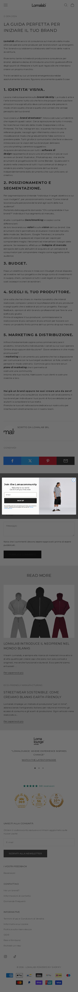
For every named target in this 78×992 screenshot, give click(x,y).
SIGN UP (20, 500)
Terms (10, 508)
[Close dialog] (73, 479)
